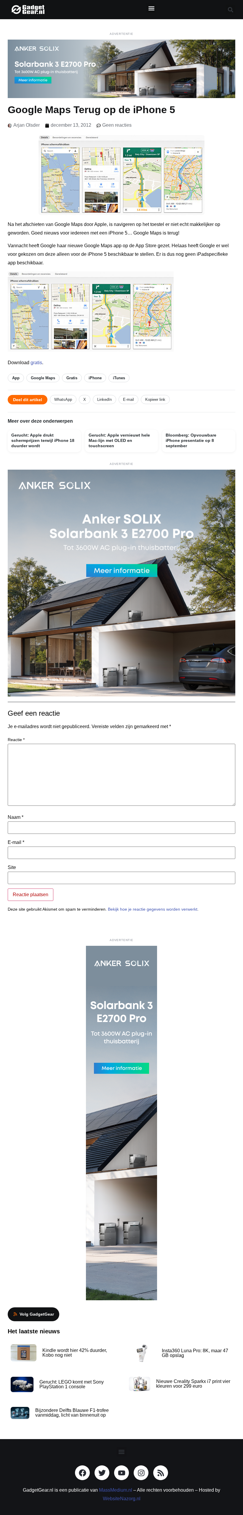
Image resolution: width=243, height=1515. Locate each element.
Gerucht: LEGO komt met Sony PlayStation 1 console (71, 1384)
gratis (36, 362)
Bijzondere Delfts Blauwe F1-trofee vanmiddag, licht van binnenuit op (72, 1413)
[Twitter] (102, 1472)
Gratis (71, 378)
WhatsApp (63, 399)
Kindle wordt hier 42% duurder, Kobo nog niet (74, 1353)
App (16, 378)
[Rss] (160, 1472)
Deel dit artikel (27, 399)
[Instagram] (141, 1472)
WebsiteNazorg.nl (121, 1498)
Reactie (16, 740)
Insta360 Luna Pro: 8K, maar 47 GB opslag (195, 1353)
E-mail (128, 399)
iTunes (119, 378)
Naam (15, 817)
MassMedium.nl (115, 1490)
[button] (151, 8)
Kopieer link (155, 399)
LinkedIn (104, 399)
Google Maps (43, 378)
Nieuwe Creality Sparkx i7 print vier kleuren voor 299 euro (193, 1384)
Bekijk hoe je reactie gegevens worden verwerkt (152, 909)
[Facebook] (82, 1472)
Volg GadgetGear (37, 1314)
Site (12, 867)
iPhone (95, 378)
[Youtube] (121, 1472)
